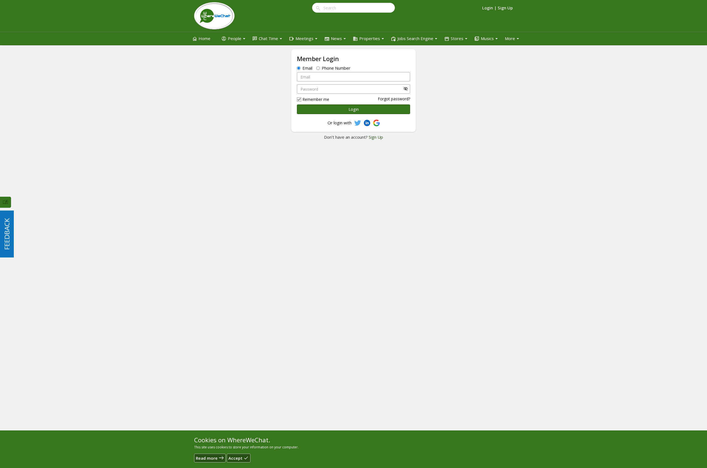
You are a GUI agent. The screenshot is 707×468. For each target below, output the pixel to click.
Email (307, 68)
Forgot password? (394, 98)
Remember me (315, 99)
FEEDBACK (6, 234)
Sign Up (375, 137)
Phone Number (336, 68)
